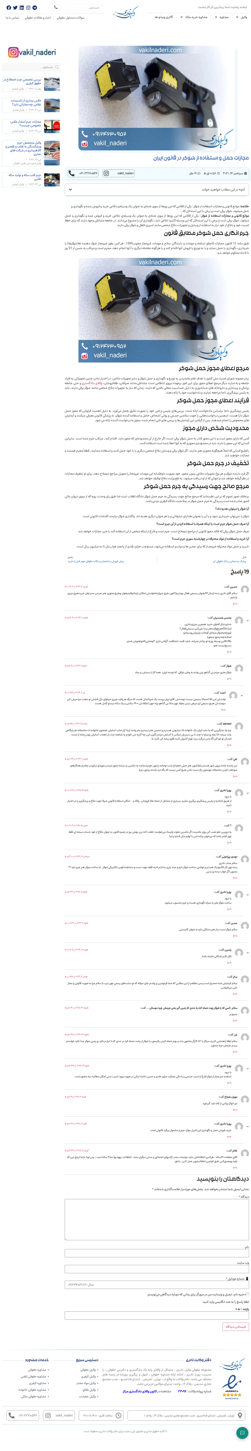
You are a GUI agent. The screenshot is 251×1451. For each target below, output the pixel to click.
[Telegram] (34, 7)
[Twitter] (15, 7)
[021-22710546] (72, 173)
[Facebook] (9, 7)
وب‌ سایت (243, 1262)
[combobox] (84, 7)
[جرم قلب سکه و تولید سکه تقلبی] (52, 179)
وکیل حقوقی (19, 163)
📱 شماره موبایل (237, 1278)
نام (247, 1247)
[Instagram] (28, 7)
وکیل (244, 17)
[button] (70, 189)
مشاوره (224, 17)
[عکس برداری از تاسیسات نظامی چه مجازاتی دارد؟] (52, 105)
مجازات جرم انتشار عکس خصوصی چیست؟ (25, 123)
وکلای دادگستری (92, 383)
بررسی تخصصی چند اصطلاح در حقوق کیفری (22, 81)
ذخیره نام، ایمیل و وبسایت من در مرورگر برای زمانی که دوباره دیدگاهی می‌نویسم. (196, 1294)
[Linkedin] (22, 7)
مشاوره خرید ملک (196, 17)
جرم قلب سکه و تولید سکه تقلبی (25, 177)
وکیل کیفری (18, 89)
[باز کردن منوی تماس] (242, 1433)
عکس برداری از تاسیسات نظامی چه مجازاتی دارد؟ (26, 102)
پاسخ (235, 603)
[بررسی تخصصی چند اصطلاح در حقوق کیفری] (52, 84)
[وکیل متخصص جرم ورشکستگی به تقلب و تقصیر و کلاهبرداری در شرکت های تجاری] (52, 153)
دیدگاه (244, 1196)
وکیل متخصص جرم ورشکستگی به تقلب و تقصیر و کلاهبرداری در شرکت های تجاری (23, 148)
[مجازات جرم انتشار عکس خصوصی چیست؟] (52, 126)
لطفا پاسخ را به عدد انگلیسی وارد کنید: (225, 1301)
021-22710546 (88, 173)
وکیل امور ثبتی (34, 163)
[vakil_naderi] (106, 173)
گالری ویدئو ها (164, 17)
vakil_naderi (125, 173)
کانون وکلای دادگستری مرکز (140, 1391)
